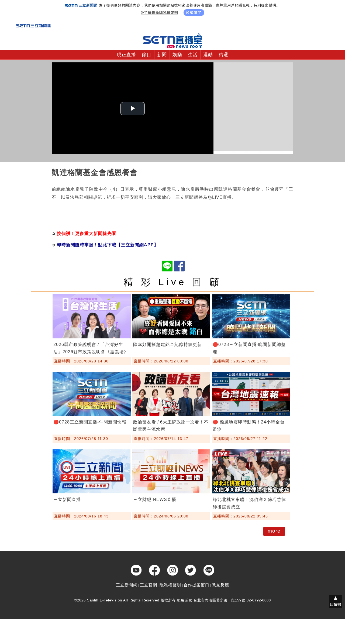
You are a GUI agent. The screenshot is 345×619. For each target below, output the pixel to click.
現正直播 (126, 54)
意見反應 (220, 585)
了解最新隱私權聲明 (161, 13)
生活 (193, 54)
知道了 (196, 13)
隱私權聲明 (170, 585)
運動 (208, 54)
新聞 (162, 54)
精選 (223, 54)
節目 (146, 54)
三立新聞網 (126, 585)
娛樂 (177, 54)
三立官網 (148, 585)
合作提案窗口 (196, 585)
